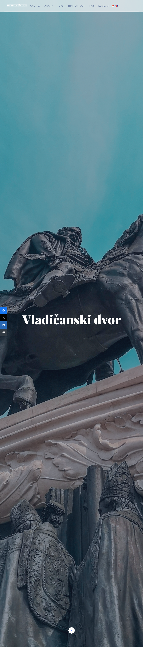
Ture (60, 5)
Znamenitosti (76, 5)
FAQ (91, 5)
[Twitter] (3, 317)
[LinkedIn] (3, 325)
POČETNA (34, 5)
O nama (48, 5)
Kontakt (103, 5)
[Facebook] (3, 310)
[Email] (3, 332)
